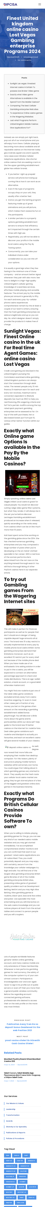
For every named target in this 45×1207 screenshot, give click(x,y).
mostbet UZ (10, 1197)
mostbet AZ (22, 1192)
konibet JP (10, 1187)
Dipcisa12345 (13, 57)
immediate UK (10, 1171)
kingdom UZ (10, 1182)
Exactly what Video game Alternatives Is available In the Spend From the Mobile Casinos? (25, 98)
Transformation (13, 1115)
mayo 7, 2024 (9, 1081)
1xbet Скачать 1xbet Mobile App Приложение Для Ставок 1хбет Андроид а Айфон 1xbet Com (22, 1075)
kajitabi (23, 1171)
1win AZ (16, 1155)
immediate (31, 1161)
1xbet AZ (9, 1161)
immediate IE (25, 1166)
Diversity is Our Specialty (16, 1127)
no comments (24, 60)
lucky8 (21, 1187)
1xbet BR (20, 1161)
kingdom (22, 1176)
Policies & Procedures (15, 1138)
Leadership (10, 1109)
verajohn (20, 1203)
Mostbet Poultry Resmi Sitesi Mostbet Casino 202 (22, 1060)
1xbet (26, 1155)
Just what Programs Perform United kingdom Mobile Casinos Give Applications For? (24, 124)
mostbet (9, 1192)
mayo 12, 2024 (9, 1065)
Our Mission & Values (15, 1103)
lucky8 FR (32, 1187)
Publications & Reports (15, 1132)
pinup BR (9, 1203)
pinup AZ (31, 1197)
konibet (23, 1182)
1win (7, 1155)
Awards (9, 1121)
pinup (21, 1197)
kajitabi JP (10, 1176)
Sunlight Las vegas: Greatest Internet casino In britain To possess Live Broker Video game (24, 87)
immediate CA (10, 1166)
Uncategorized (31, 57)
